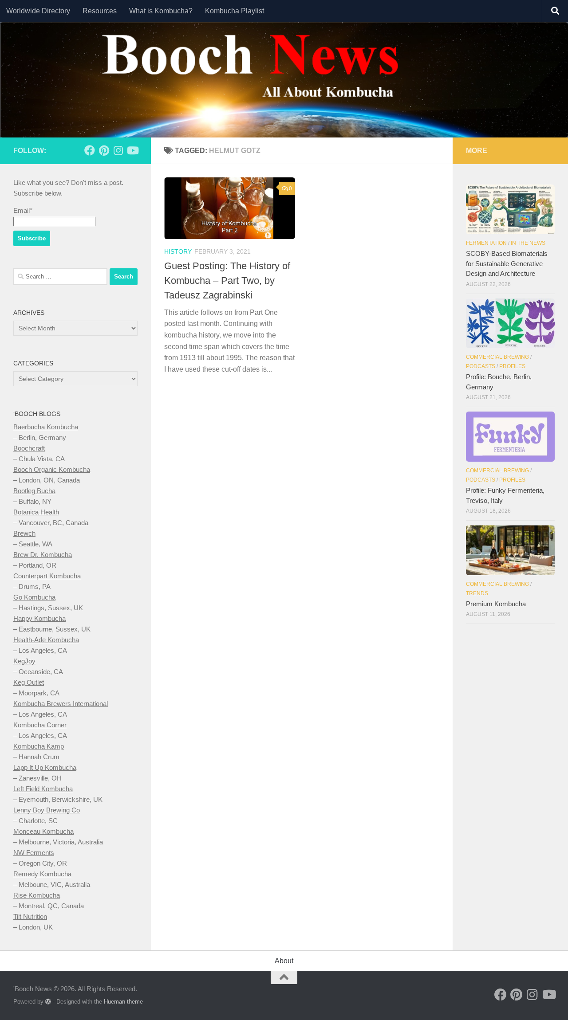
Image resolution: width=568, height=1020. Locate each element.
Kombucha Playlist (234, 11)
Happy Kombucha (39, 618)
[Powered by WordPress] (48, 1001)
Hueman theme (123, 1001)
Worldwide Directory (38, 11)
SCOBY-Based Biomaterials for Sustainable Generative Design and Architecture (507, 263)
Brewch (24, 533)
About (284, 961)
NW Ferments (33, 852)
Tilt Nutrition (30, 916)
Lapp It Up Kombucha (44, 767)
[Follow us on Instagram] (118, 150)
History (178, 251)
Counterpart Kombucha (47, 576)
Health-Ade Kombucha (46, 639)
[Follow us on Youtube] (132, 150)
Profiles (512, 366)
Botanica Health (36, 512)
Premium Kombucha (496, 604)
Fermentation (486, 243)
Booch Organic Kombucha (51, 469)
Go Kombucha (34, 597)
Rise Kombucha (36, 895)
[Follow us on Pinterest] (104, 150)
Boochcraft (29, 448)
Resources (100, 11)
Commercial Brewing (497, 357)
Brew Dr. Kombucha (42, 554)
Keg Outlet (28, 682)
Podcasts (480, 366)
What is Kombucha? (161, 11)
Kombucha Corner (40, 725)
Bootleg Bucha (34, 490)
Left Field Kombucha (43, 788)
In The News (528, 243)
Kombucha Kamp (38, 746)
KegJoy (24, 661)
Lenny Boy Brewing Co (46, 810)
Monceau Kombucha (43, 831)
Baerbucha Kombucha (45, 427)
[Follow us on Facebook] (89, 150)
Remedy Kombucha (42, 874)
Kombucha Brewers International (60, 703)
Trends (477, 593)
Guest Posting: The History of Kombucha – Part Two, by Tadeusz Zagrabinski (227, 280)
